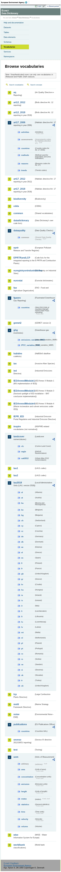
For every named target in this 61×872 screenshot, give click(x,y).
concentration (27, 777)
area (23, 769)
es (22, 558)
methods (25, 155)
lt (21, 616)
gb (22, 574)
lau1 (15, 468)
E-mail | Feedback (11, 863)
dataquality (19, 230)
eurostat (17, 280)
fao (15, 288)
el (22, 552)
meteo (24, 799)
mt (22, 632)
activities (25, 132)
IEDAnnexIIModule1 (23, 381)
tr (22, 680)
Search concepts (36, 85)
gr (22, 579)
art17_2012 (19, 179)
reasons (24, 164)
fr (22, 569)
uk (22, 686)
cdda (16, 206)
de (22, 536)
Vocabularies (9, 47)
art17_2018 (19, 189)
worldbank (19, 845)
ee (22, 547)
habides (17, 353)
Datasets (7, 27)
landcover (18, 436)
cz (22, 531)
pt (22, 649)
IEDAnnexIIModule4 (23, 403)
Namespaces (9, 56)
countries (25, 148)
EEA (15, 2)
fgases (17, 298)
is (22, 600)
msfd (16, 704)
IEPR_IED (18, 416)
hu (22, 590)
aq (14, 92)
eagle (23, 452)
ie (22, 595)
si (22, 670)
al (22, 492)
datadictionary (21, 220)
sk (22, 675)
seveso (17, 740)
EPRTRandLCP (21, 258)
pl (22, 643)
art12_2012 (19, 102)
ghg (15, 330)
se (22, 664)
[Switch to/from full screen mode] (44, 6)
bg (22, 515)
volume (24, 826)
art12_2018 (19, 112)
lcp (15, 694)
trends (24, 170)
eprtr (16, 248)
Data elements (10, 37)
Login (39, 6)
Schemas (7, 42)
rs (22, 659)
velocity (24, 819)
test (15, 750)
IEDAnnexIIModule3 (23, 391)
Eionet (14, 17)
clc (22, 446)
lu (22, 622)
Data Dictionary (24, 17)
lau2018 (17, 482)
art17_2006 (19, 122)
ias (15, 363)
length (24, 791)
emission (25, 784)
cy (22, 526)
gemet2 (17, 323)
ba (22, 503)
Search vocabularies (16, 85)
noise (16, 714)
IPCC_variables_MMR (27, 345)
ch (22, 521)
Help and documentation (14, 23)
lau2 (15, 475)
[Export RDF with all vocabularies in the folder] (53, 125)
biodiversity (19, 199)
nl (22, 638)
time (23, 812)
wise (15, 835)
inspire (17, 426)
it (21, 606)
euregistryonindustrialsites (23, 270)
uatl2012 (25, 458)
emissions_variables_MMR (27, 340)
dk (22, 542)
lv (22, 627)
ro (22, 654)
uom (15, 757)
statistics (25, 804)
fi (21, 563)
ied (15, 371)
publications (20, 724)
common (18, 213)
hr (22, 584)
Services (7, 52)
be (22, 510)
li (21, 611)
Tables (6, 32)
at (22, 498)
